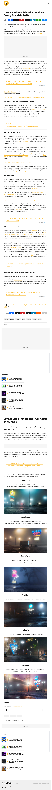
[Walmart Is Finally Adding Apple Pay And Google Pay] (4, 379)
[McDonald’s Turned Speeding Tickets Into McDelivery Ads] (4, 407)
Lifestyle (40, 782)
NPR (32, 255)
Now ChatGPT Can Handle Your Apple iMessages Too (15, 386)
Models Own (7, 92)
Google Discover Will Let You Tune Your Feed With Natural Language (15, 400)
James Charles (10, 153)
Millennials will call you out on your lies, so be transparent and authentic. (23, 293)
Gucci (18, 141)
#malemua (8, 172)
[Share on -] (10, 20)
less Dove (18, 209)
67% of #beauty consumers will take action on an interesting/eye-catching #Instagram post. (25, 125)
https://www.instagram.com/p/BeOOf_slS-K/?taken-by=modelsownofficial (24, 97)
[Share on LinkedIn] (33, 313)
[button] (2, 3)
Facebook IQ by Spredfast (38, 109)
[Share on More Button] (44, 313)
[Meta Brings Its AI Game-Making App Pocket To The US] (4, 393)
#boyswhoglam (28, 172)
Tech (48, 782)
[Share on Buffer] (17, 313)
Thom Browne (26, 141)
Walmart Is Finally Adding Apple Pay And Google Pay (15, 379)
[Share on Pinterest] (22, 313)
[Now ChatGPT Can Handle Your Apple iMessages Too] (4, 386)
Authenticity (18, 319)
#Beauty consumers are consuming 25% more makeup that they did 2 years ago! (23, 82)
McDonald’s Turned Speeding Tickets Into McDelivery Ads (15, 407)
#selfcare (6, 319)
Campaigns (35, 782)
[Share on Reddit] (38, 313)
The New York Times (15, 247)
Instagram (39, 33)
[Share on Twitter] (28, 313)
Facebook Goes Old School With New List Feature (26, 710)
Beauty (23, 319)
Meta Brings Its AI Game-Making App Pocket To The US (16, 393)
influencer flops (18, 279)
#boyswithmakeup (16, 172)
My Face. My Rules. (27, 156)
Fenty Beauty (34, 188)
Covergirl (30, 153)
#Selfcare (34, 230)
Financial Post (26, 68)
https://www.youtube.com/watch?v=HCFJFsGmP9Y (17, 162)
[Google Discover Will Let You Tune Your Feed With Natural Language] (4, 400)
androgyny (12, 319)
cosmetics (29, 319)
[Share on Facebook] (11, 313)
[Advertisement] (25, 47)
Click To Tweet (41, 85)
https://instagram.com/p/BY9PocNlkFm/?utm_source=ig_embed (21, 200)
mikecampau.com (17, 706)
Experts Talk (44, 782)
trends (39, 319)
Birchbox (13, 92)
